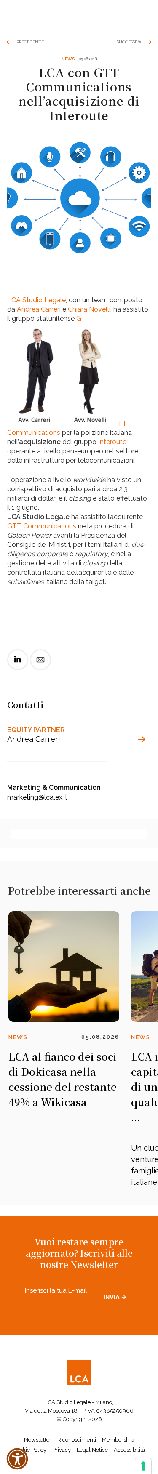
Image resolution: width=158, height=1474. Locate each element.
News (68, 58)
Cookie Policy (29, 1450)
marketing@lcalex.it (37, 797)
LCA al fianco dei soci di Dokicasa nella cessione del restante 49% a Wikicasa (62, 1079)
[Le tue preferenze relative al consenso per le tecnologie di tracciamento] (143, 1466)
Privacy (61, 1450)
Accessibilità (129, 1450)
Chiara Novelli (89, 309)
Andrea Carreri (39, 309)
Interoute (112, 442)
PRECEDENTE (30, 42)
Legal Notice (92, 1450)
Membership (118, 1440)
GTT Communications (41, 526)
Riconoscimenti (76, 1440)
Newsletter (37, 1440)
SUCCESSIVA (129, 42)
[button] (17, 1459)
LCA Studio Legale (36, 300)
